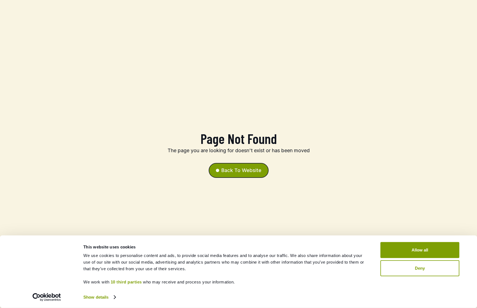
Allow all (420, 250)
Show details (95, 297)
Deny (420, 268)
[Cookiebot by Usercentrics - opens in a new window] (47, 297)
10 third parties (126, 282)
